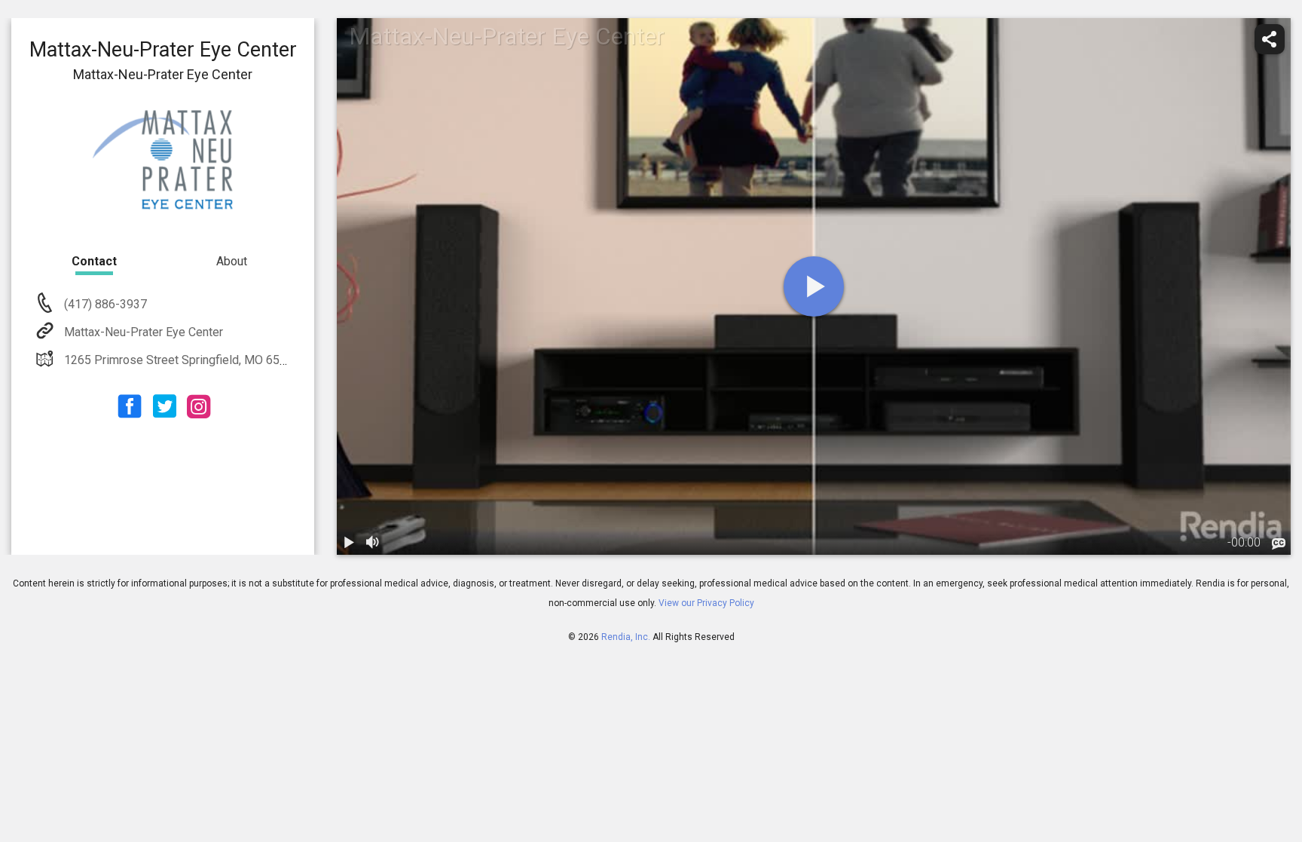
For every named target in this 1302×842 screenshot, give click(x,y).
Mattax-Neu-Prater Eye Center (143, 332)
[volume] (373, 543)
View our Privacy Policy (706, 603)
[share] (1270, 39)
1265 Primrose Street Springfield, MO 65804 (182, 360)
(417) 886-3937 (104, 304)
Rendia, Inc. (625, 637)
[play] (814, 286)
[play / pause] (349, 543)
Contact (94, 261)
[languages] (1279, 544)
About (231, 261)
